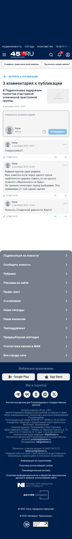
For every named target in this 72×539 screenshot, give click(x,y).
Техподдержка (14, 328)
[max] (45, 394)
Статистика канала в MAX (21, 346)
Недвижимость (12, 46)
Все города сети (14, 355)
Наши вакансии (14, 319)
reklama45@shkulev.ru (36, 451)
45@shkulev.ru (51, 434)
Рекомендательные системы (36, 470)
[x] (54, 394)
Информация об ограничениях (36, 461)
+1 (55, 195)
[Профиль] (68, 55)
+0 (55, 157)
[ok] (36, 394)
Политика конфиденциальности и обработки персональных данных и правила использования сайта (36, 476)
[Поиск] (51, 55)
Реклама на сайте (15, 282)
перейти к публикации (23, 76)
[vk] (26, 394)
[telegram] (17, 394)
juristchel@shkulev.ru (41, 439)
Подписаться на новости (21, 255)
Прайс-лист (11, 292)
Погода (29, 46)
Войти (18, 131)
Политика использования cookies (36, 465)
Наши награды (13, 310)
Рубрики (9, 273)
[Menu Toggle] (4, 55)
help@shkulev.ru (43, 442)
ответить (12, 157)
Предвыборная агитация (21, 337)
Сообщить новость (17, 264)
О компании (12, 301)
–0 (65, 157)
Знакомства (45, 46)
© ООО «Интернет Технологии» (36, 516)
